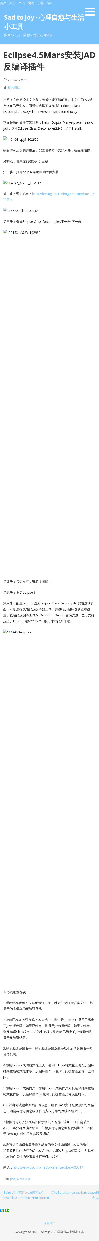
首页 (3, 3)
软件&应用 (23, 1179)
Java (12, 1179)
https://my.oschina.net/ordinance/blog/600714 (48, 1167)
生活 (21, 3)
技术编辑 (14, 87)
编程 (31, 3)
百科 (49, 3)
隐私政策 (49, 1223)
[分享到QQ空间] (2, 1210)
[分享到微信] (7, 1210)
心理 (40, 3)
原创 (12, 3)
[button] (91, 8)
